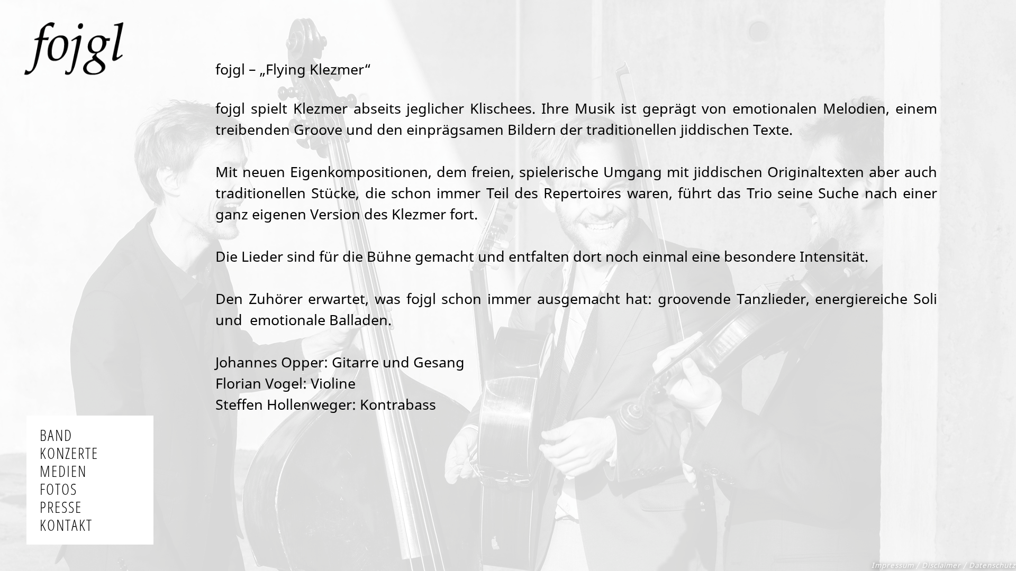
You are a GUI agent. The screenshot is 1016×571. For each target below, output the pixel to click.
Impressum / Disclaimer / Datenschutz (943, 565)
